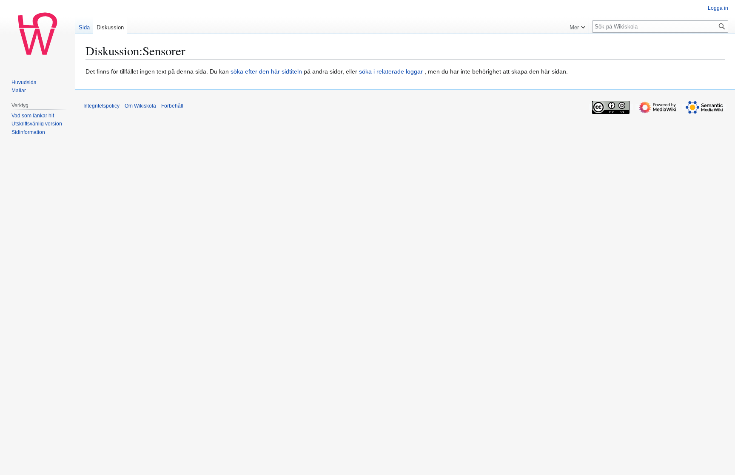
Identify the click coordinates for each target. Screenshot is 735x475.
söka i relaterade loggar (391, 71)
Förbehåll (172, 106)
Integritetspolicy (101, 106)
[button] (577, 25)
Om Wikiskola (140, 106)
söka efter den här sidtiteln (266, 71)
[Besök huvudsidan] (37, 34)
